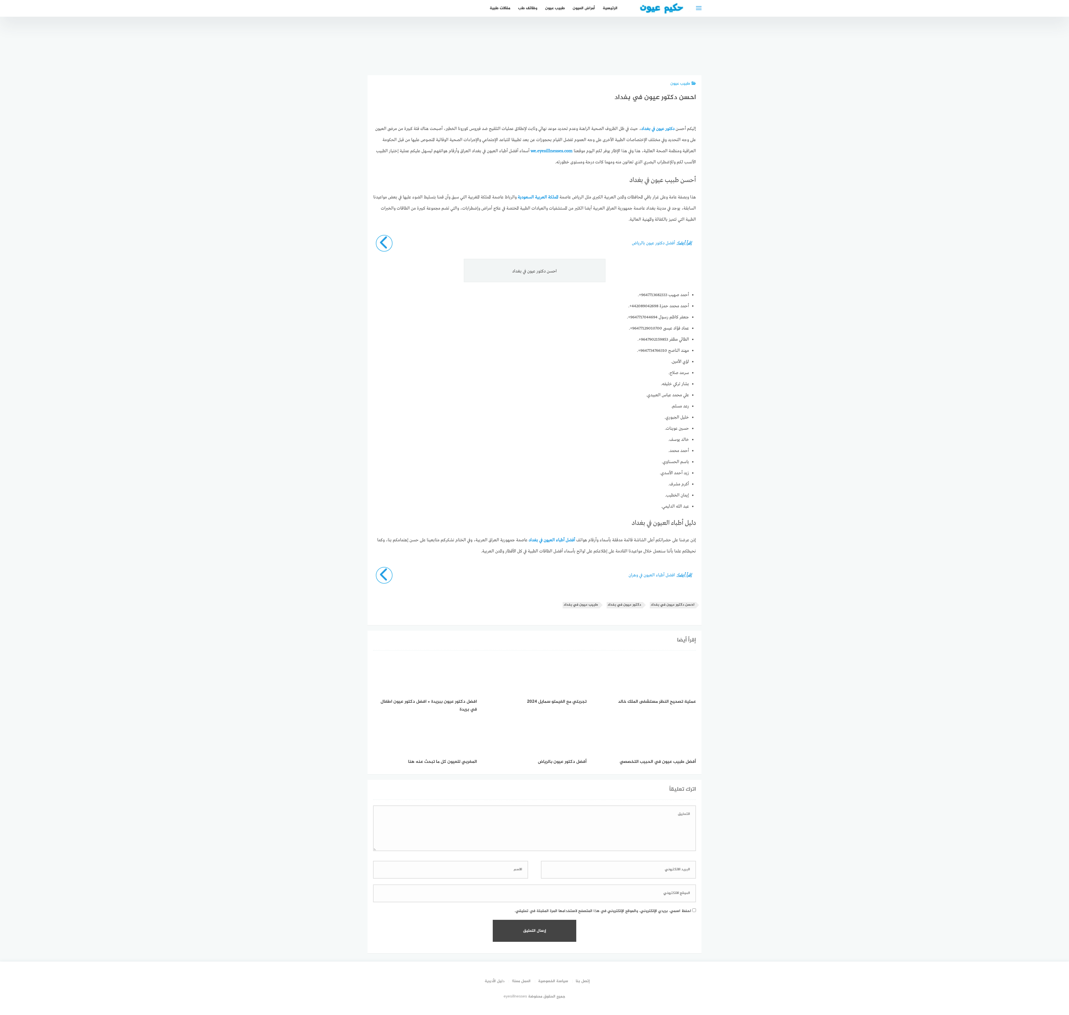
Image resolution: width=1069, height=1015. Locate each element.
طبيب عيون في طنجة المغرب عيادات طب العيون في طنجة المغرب (687, 45)
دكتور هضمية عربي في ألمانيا (594, 55)
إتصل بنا (583, 981)
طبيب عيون (555, 8)
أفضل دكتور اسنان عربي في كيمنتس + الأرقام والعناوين (625, 48)
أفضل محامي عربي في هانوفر (656, 55)
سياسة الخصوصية (553, 981)
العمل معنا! (521, 981)
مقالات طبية (500, 8)
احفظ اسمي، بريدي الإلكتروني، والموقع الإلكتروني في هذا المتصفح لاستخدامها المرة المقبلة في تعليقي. (602, 911)
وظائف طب (527, 8)
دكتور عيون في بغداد (624, 605)
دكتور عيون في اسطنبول (563, 55)
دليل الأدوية (494, 981)
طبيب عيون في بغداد (580, 605)
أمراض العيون (584, 8)
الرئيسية (610, 8)
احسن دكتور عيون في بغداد (672, 605)
